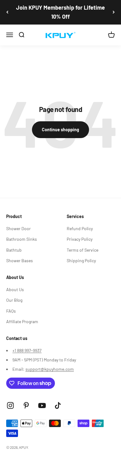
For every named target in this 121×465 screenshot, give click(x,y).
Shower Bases (19, 260)
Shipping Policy (81, 260)
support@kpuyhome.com (49, 369)
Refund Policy (80, 228)
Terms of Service (82, 250)
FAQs (11, 311)
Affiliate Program (22, 321)
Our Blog (14, 300)
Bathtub (14, 250)
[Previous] (7, 12)
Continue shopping (60, 129)
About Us (15, 289)
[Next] (114, 12)
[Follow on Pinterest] (26, 405)
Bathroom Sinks (21, 239)
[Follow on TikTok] (58, 405)
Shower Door (18, 228)
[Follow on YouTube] (42, 405)
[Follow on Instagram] (10, 405)
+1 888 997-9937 (27, 350)
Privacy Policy (79, 239)
